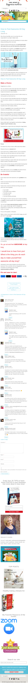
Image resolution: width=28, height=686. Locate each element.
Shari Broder (8, 378)
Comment (3, 442)
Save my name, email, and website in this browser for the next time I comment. (13, 470)
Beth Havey (8, 299)
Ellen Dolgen (8, 356)
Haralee (7, 394)
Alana (6, 319)
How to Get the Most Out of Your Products (14, 284)
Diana (6, 387)
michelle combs (9, 419)
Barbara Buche (9, 428)
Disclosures (17, 682)
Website (2, 463)
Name (2, 454)
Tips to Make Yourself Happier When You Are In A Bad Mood (14, 288)
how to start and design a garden (14, 204)
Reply (6, 308)
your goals (9, 215)
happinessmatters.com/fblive (7, 269)
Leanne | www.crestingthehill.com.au (14, 406)
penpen (7, 366)
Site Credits (23, 682)
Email (2, 459)
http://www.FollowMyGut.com (16, 352)
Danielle (7, 342)
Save (14, 275)
